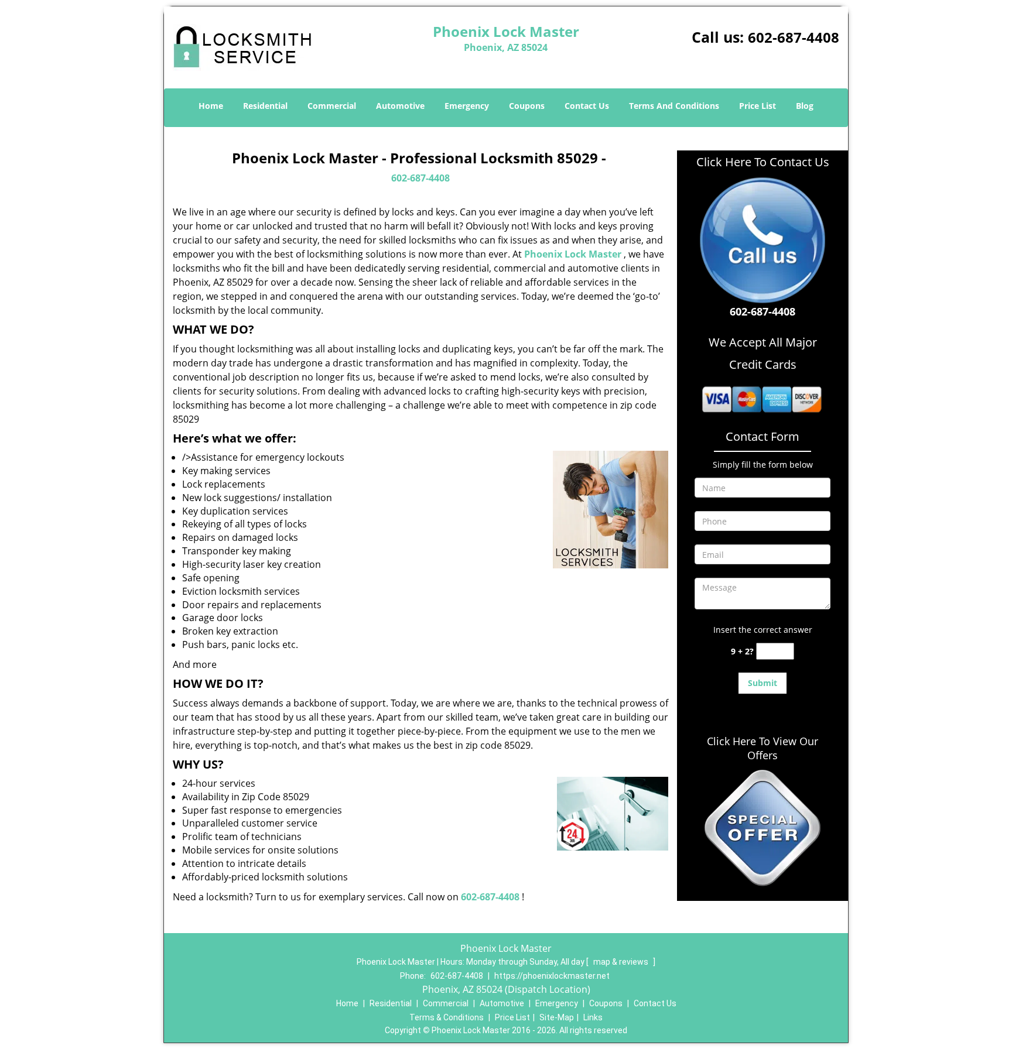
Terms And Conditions (674, 105)
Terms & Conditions (446, 1017)
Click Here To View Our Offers (762, 748)
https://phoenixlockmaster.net (552, 976)
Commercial (331, 105)
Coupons (527, 105)
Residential (265, 105)
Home (211, 105)
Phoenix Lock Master (572, 254)
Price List (757, 105)
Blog (804, 105)
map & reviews (621, 961)
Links (593, 1017)
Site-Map (556, 1017)
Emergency (467, 105)
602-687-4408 (793, 37)
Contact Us (587, 105)
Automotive (400, 105)
